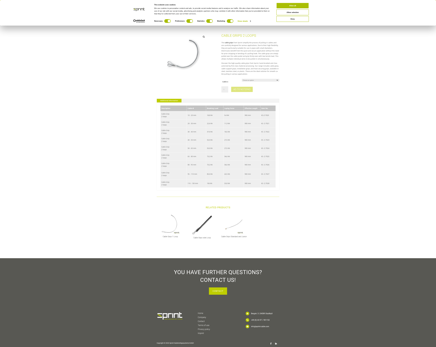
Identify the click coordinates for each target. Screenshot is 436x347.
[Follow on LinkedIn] (276, 344)
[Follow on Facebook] (271, 344)
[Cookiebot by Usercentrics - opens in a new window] (139, 21)
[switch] (189, 21)
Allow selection (293, 12)
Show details (243, 21)
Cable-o (225, 82)
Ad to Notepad (241, 89)
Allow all (292, 6)
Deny (293, 19)
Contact (218, 291)
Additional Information (169, 100)
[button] (204, 37)
